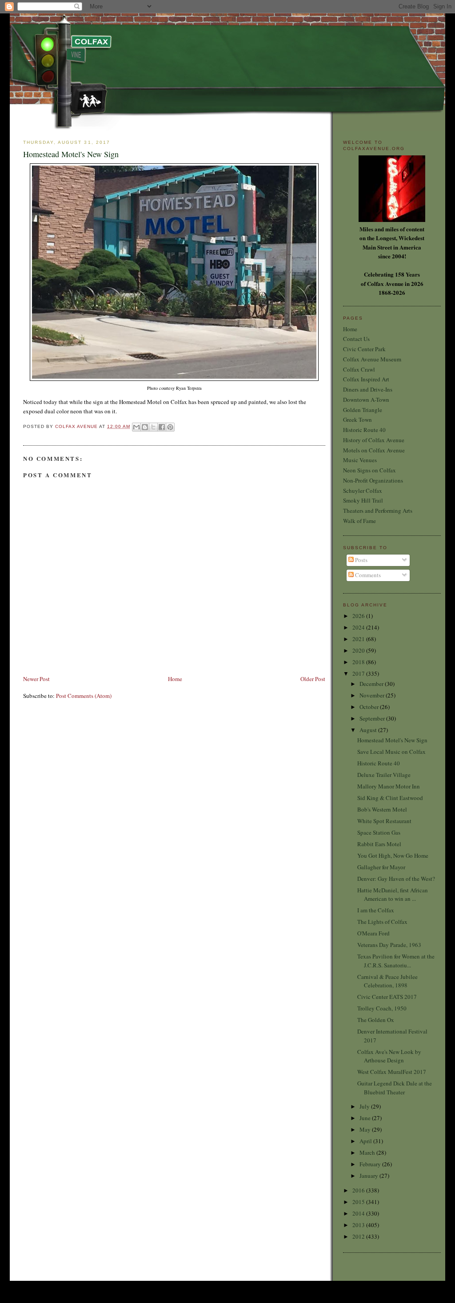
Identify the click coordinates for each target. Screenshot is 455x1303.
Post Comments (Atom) (84, 696)
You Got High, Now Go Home (392, 855)
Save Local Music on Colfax (391, 752)
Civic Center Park (364, 349)
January (369, 1176)
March (367, 1152)
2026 (359, 616)
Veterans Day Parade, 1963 (389, 945)
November (372, 695)
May (365, 1129)
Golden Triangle (362, 410)
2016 (359, 1190)
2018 (359, 662)
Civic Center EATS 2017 (387, 997)
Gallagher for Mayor (381, 867)
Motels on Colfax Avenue (374, 450)
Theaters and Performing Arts (377, 511)
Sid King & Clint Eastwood (390, 798)
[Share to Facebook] (161, 427)
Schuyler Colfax (362, 491)
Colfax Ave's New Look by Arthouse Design (389, 1056)
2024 (359, 627)
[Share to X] (153, 427)
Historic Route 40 (364, 430)
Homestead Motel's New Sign (392, 740)
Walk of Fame (359, 521)
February (370, 1164)
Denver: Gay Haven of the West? (396, 879)
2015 (359, 1202)
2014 (359, 1213)
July (365, 1106)
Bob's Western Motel (382, 809)
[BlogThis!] (144, 427)
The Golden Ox (375, 1020)
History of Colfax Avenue (373, 440)
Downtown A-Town (366, 400)
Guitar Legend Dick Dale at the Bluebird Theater (394, 1087)
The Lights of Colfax (382, 922)
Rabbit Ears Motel (379, 844)
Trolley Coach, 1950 (382, 1008)
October (369, 707)
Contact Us (356, 339)
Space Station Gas (378, 832)
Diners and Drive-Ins (367, 389)
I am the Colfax (375, 910)
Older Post (312, 679)
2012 (359, 1236)
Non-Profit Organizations (373, 480)
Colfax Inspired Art (366, 379)
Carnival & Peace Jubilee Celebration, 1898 (387, 981)
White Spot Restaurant (384, 821)
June (365, 1118)
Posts (360, 560)
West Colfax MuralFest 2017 (391, 1072)
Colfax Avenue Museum (372, 359)
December (372, 684)
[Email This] (136, 427)
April (366, 1141)
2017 (359, 673)
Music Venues (360, 460)
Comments (367, 575)
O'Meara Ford (373, 933)
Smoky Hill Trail (363, 500)
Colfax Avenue (77, 426)
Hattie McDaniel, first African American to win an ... (392, 894)
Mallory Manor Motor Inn (388, 786)
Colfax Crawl (359, 369)
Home (175, 679)
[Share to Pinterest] (170, 427)
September (372, 718)
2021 (359, 639)
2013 (359, 1225)
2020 (359, 650)
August (368, 730)
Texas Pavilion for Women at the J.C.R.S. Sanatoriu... (396, 960)
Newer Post (36, 679)
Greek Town (357, 420)
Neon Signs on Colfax (369, 470)
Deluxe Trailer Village (384, 775)
